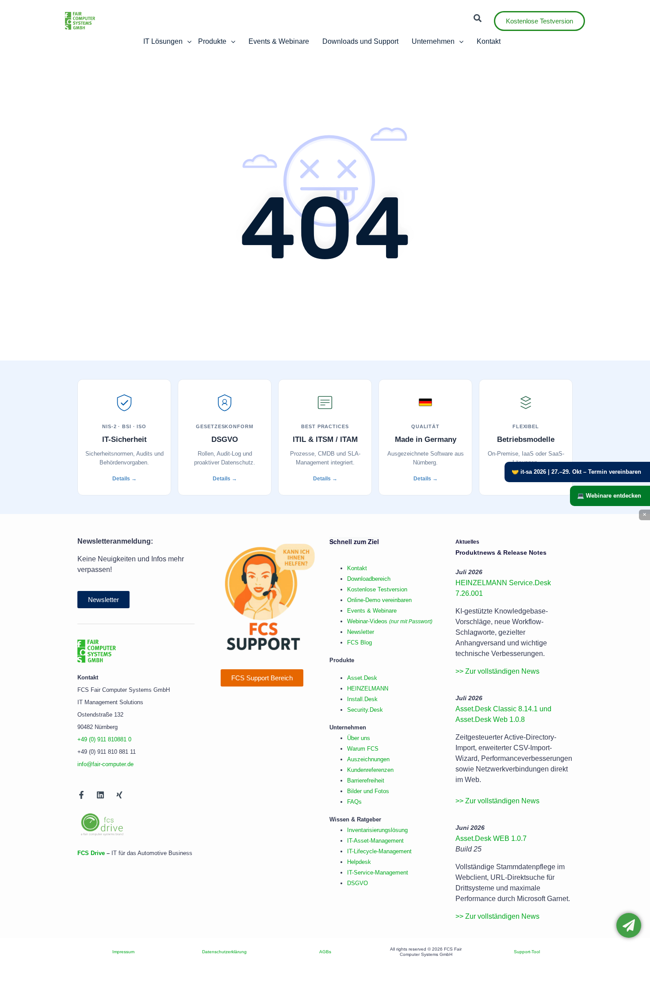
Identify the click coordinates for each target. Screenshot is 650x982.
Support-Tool (527, 951)
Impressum (123, 951)
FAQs (354, 801)
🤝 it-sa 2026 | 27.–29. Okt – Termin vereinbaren (576, 471)
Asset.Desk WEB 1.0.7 (491, 838)
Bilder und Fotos (368, 791)
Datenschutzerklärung (224, 951)
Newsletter (360, 632)
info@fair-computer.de (105, 764)
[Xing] (119, 795)
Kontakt (357, 568)
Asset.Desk (362, 678)
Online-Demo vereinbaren (379, 600)
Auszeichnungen (368, 759)
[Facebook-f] (81, 795)
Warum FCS (363, 748)
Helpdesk (359, 862)
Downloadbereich (368, 578)
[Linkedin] (100, 795)
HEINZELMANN (367, 688)
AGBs (325, 951)
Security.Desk (365, 709)
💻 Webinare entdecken (609, 495)
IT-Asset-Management (375, 840)
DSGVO (357, 883)
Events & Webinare (372, 610)
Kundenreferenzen (370, 770)
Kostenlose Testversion (377, 589)
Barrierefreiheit (365, 780)
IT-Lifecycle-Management (379, 851)
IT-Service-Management (377, 872)
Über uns (358, 738)
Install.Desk (362, 699)
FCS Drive (91, 853)
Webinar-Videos (389, 621)
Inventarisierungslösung (377, 830)
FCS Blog (359, 642)
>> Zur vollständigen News (497, 671)
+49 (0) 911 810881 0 (104, 739)
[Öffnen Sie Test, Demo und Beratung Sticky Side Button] (628, 925)
